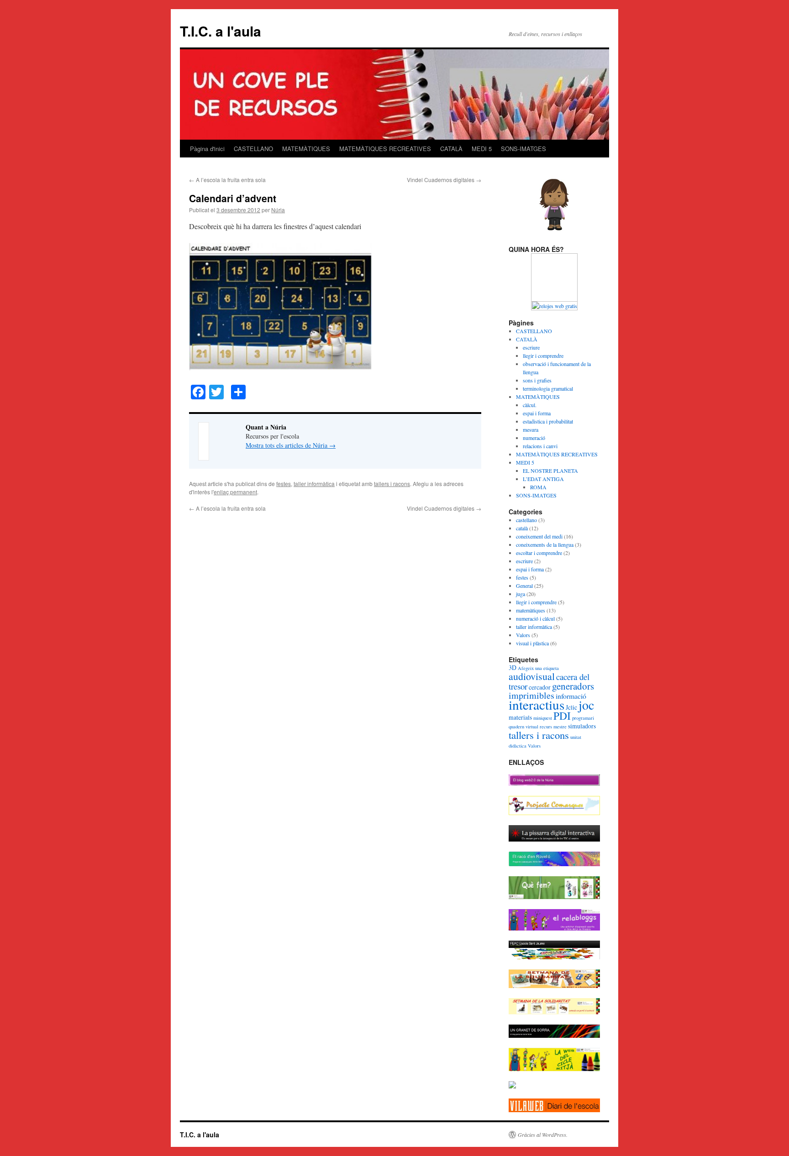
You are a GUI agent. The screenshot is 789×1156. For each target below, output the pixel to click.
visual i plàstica (532, 643)
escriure (531, 347)
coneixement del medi (539, 536)
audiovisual (532, 676)
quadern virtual (523, 726)
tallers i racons (392, 483)
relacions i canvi (540, 446)
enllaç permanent (235, 492)
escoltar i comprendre (539, 552)
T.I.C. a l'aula (220, 31)
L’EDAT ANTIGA (543, 478)
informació (571, 696)
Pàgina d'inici (207, 148)
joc (586, 704)
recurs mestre (553, 726)
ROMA (538, 487)
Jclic (571, 707)
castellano (526, 519)
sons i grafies (537, 380)
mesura (530, 429)
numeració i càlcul (535, 618)
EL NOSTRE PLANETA (550, 470)
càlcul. (530, 404)
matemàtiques (530, 610)
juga (520, 593)
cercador (540, 687)
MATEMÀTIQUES (306, 148)
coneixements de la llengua (544, 544)
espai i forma (537, 413)
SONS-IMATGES (523, 148)
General (524, 585)
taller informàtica (314, 483)
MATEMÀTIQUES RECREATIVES (385, 148)
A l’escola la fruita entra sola (227, 179)
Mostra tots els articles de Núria (291, 445)
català (522, 528)
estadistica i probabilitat (548, 421)
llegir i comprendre (543, 355)
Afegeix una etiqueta (538, 668)
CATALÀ (451, 148)
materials (520, 717)
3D (512, 667)
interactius (536, 704)
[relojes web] (554, 297)
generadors (573, 686)
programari (583, 718)
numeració (534, 437)
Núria (278, 210)
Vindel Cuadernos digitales (444, 179)
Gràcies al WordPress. (543, 1134)
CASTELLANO (253, 148)
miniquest (542, 718)
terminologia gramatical (548, 388)
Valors (523, 634)
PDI (562, 715)
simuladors (582, 726)
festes (283, 483)
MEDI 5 (482, 148)
